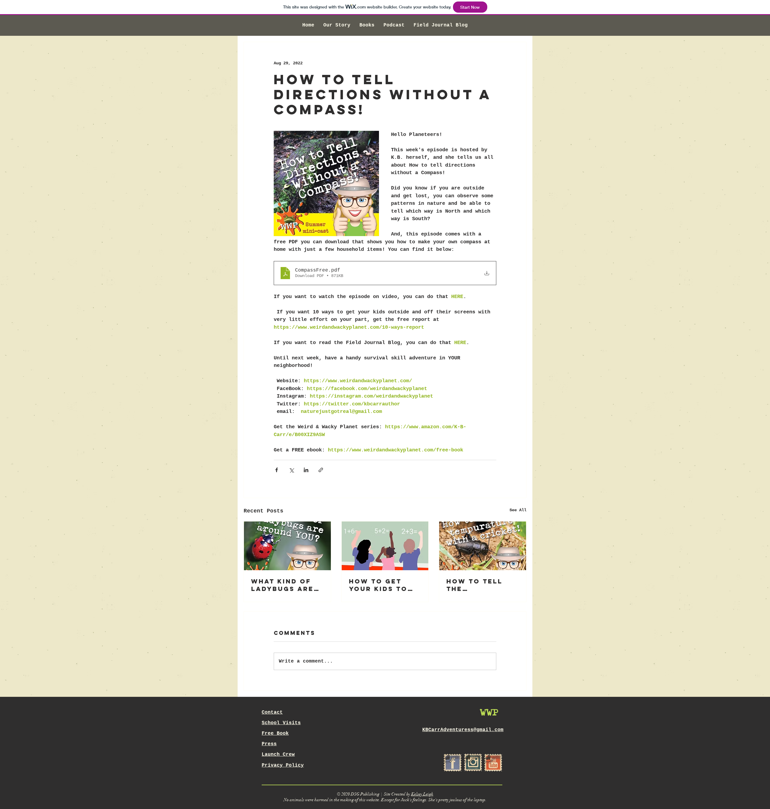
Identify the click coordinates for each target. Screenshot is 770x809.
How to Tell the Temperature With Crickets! (480, 584)
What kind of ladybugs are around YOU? (282, 584)
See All (518, 510)
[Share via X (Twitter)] (291, 470)
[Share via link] (321, 470)
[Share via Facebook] (276, 470)
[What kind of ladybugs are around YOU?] (287, 545)
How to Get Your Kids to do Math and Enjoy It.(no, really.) (379, 584)
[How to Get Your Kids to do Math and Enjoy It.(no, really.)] (385, 545)
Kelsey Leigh (422, 794)
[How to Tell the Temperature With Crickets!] (482, 545)
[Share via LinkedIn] (306, 470)
